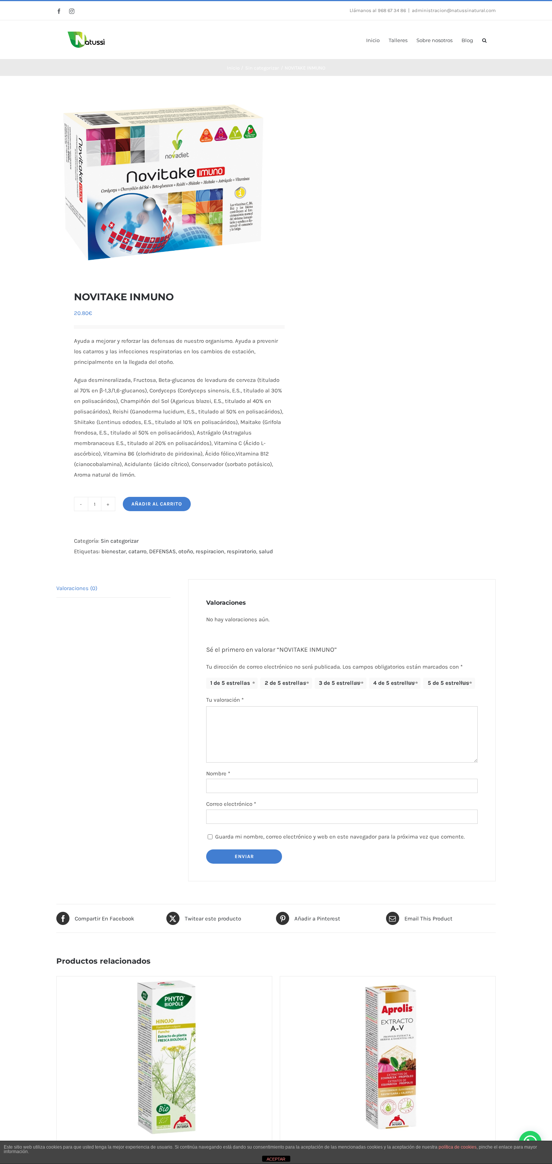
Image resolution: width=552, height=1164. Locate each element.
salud (266, 551)
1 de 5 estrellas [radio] (230, 683)
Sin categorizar (120, 540)
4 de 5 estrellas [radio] (394, 683)
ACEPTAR (276, 1159)
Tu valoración (225, 699)
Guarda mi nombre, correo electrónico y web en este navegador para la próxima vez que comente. (340, 836)
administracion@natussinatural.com (454, 10)
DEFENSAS (162, 551)
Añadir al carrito (156, 504)
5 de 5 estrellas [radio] (448, 683)
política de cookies (458, 1147)
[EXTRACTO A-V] (387, 1055)
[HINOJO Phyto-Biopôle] (164, 1055)
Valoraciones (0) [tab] (76, 588)
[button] (484, 39)
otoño (185, 551)
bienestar (113, 551)
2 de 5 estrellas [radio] (285, 683)
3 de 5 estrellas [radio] (339, 683)
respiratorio (241, 551)
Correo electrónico (231, 804)
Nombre (218, 773)
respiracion (210, 551)
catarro (137, 551)
